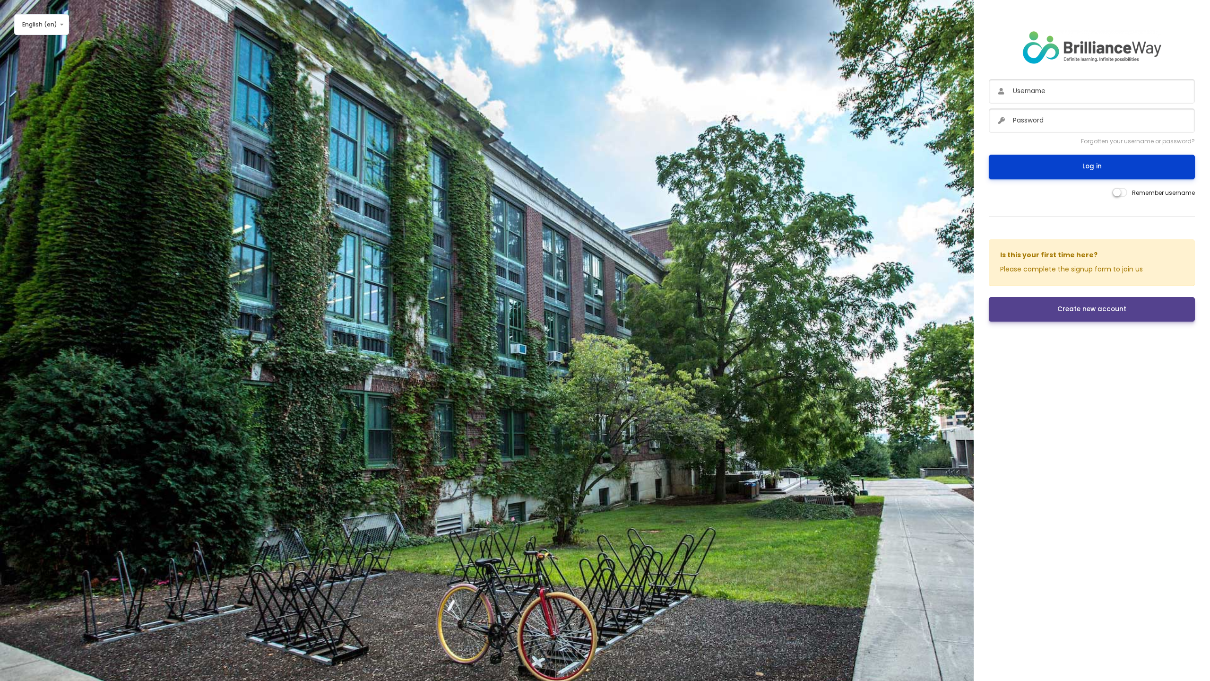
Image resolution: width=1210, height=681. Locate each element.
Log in (1092, 166)
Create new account (1091, 309)
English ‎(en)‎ (39, 24)
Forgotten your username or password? (1138, 141)
